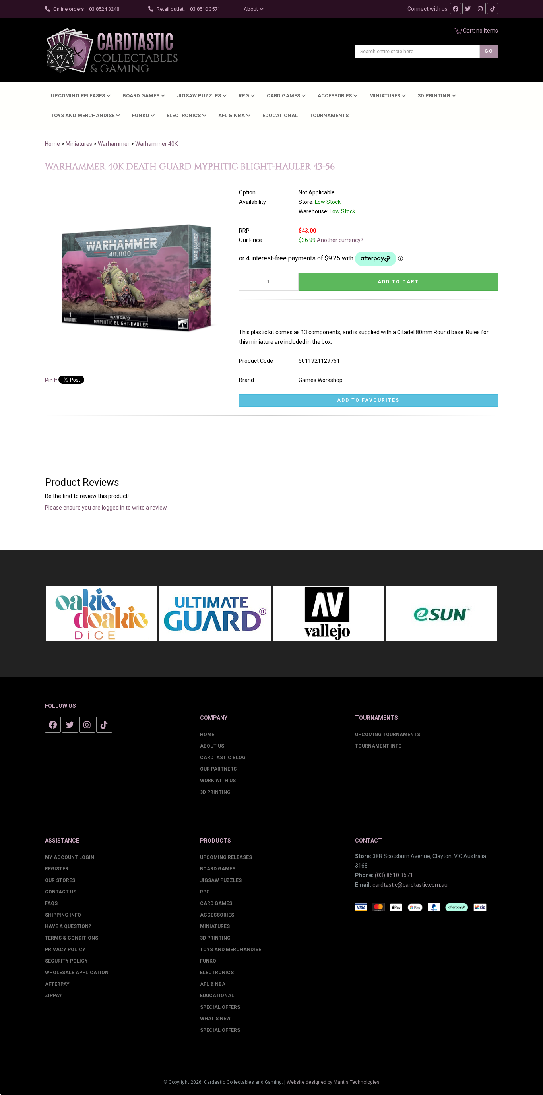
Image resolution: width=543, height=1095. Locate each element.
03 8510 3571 (205, 9)
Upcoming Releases (78, 96)
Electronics (184, 115)
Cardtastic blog (223, 757)
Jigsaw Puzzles (199, 96)
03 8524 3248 (104, 9)
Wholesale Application (77, 972)
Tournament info (378, 746)
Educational (280, 115)
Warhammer (114, 144)
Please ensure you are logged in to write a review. (106, 507)
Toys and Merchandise (83, 115)
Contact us (60, 892)
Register (56, 869)
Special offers (220, 1030)
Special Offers (220, 1007)
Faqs (51, 903)
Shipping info (63, 915)
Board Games (141, 96)
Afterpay (57, 984)
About (251, 9)
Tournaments (329, 115)
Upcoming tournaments (387, 734)
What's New (215, 1018)
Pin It (51, 380)
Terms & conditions (71, 938)
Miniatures (385, 96)
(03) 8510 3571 (394, 875)
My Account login (69, 857)
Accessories (335, 96)
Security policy (66, 961)
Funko (141, 115)
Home (52, 144)
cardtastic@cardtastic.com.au (410, 885)
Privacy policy (65, 949)
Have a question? (68, 926)
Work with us (218, 780)
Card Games (284, 96)
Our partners (218, 769)
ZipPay (53, 995)
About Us (212, 746)
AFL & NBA (232, 115)
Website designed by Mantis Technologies (333, 1082)
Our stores (60, 880)
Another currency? (340, 240)
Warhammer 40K (156, 144)
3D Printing (435, 96)
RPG (244, 96)
